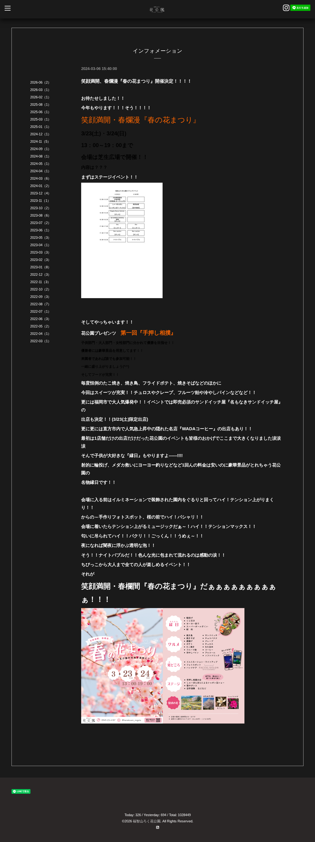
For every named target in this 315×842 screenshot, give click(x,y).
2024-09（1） (40, 149)
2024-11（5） (40, 141)
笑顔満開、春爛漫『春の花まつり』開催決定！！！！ (136, 81)
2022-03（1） (40, 341)
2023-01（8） (40, 267)
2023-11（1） (40, 201)
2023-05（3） (40, 237)
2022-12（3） (40, 274)
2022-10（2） (40, 289)
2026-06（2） (40, 82)
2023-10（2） (40, 208)
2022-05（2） (40, 326)
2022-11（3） (40, 282)
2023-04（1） (40, 245)
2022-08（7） (40, 304)
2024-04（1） (40, 171)
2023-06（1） (40, 230)
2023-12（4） (40, 193)
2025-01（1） (40, 127)
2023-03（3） (40, 252)
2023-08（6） (40, 215)
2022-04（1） (40, 334)
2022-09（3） (40, 297)
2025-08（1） (40, 104)
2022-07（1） (40, 311)
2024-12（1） (40, 134)
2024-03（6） (40, 178)
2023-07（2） (40, 223)
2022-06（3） (40, 319)
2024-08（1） (40, 156)
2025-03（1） (40, 119)
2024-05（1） (40, 164)
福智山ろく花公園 (146, 821)
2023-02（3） (40, 260)
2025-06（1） (40, 112)
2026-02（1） (40, 97)
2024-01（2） (40, 186)
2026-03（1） (40, 90)
